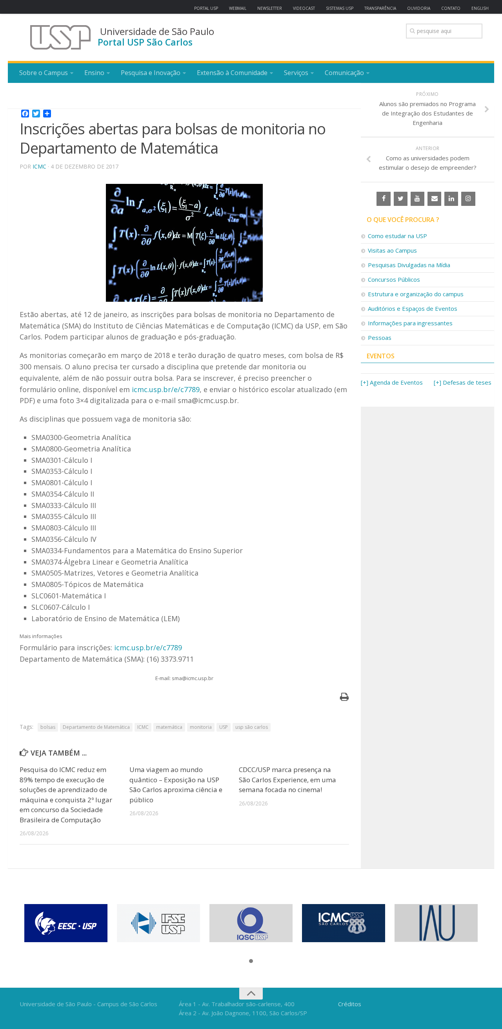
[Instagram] (468, 199)
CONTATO (450, 8)
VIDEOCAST (304, 8)
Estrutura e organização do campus (416, 294)
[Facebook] (383, 199)
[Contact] (434, 199)
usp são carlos (251, 727)
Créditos (349, 1004)
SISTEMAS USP (339, 8)
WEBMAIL (237, 8)
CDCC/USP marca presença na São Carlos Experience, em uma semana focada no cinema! (287, 779)
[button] (251, 961)
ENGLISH (480, 8)
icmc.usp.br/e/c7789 (166, 389)
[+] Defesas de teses (462, 382)
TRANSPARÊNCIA (380, 8)
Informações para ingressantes (410, 323)
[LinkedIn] (451, 199)
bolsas (47, 727)
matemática (169, 727)
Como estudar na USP (397, 236)
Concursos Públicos (394, 279)
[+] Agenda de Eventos (392, 382)
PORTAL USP (206, 8)
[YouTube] (417, 199)
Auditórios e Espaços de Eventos (412, 308)
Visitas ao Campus (392, 250)
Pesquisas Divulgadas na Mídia (409, 265)
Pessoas (379, 337)
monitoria (201, 727)
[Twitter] (400, 199)
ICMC (39, 166)
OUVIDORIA (418, 8)
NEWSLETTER (269, 8)
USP (223, 727)
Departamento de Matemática (96, 727)
